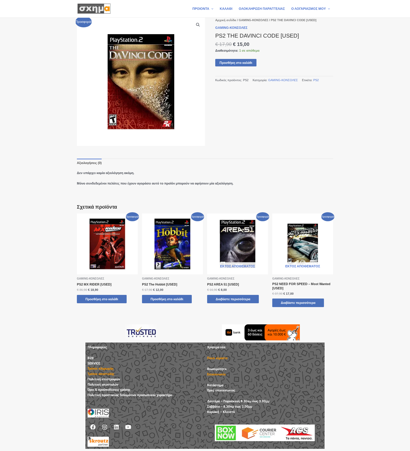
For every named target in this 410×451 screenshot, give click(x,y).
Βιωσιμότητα (216, 369)
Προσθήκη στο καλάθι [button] (101, 299)
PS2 (316, 80)
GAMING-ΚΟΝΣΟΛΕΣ (253, 20)
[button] (211, 8)
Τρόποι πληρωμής (101, 368)
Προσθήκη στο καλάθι (236, 62)
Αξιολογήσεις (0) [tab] (89, 163)
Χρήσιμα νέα (216, 347)
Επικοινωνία (216, 374)
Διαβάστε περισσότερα (233, 299)
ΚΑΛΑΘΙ (226, 8)
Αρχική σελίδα (225, 20)
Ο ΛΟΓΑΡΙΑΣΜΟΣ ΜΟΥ (308, 8)
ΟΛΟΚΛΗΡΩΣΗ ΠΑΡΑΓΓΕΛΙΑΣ (262, 8)
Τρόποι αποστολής (101, 374)
